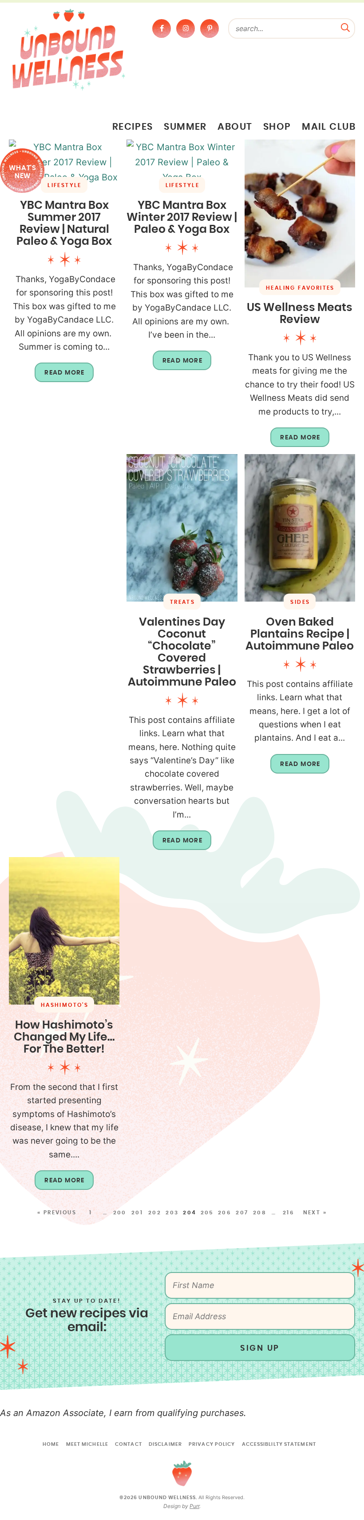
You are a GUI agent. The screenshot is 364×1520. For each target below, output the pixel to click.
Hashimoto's (64, 1005)
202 (154, 1212)
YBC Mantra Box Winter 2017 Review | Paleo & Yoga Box (182, 217)
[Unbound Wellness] (69, 49)
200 (120, 1212)
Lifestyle (64, 185)
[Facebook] (161, 28)
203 (172, 1212)
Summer (185, 127)
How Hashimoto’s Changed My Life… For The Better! (64, 1037)
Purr (194, 1506)
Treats (182, 602)
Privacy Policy (212, 1444)
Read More (60, 376)
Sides (300, 602)
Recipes (132, 127)
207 (242, 1212)
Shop (277, 127)
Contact (128, 1444)
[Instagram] (185, 28)
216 (288, 1212)
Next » (315, 1212)
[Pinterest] (209, 28)
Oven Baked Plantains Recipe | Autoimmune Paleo (299, 634)
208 (259, 1212)
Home (51, 1444)
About (235, 127)
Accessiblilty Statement (279, 1444)
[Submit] (345, 26)
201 (137, 1212)
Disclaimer (165, 1444)
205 (207, 1212)
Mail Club (329, 127)
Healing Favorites (300, 288)
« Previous (56, 1212)
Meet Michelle (87, 1444)
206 (224, 1212)
